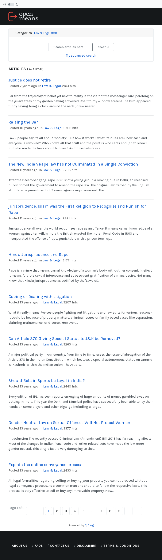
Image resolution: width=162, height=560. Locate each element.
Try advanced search (81, 55)
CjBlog (89, 525)
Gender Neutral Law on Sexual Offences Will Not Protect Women (69, 422)
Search (103, 47)
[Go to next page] (128, 511)
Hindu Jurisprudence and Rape (38, 254)
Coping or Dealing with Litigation (40, 296)
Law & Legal (51, 86)
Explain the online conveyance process (45, 464)
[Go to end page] (138, 511)
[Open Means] (23, 16)
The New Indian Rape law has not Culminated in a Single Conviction (73, 164)
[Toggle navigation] (152, 17)
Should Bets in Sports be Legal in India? (46, 380)
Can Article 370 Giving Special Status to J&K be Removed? (64, 338)
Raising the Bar (23, 122)
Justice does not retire (29, 80)
